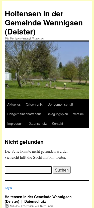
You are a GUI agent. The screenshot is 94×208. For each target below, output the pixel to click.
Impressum (15, 123)
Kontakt (57, 123)
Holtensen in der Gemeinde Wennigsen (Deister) (44, 22)
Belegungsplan (57, 113)
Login (8, 188)
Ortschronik (34, 104)
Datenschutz (38, 123)
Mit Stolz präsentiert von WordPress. (32, 206)
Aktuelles (14, 104)
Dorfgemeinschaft (60, 104)
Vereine (78, 113)
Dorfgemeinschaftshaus (24, 113)
